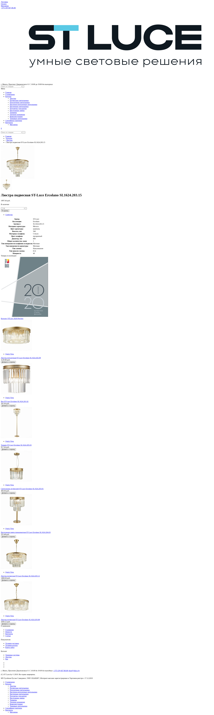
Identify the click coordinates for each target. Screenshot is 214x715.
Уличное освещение (17, 702)
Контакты (9, 634)
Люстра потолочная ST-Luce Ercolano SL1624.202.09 (21, 358)
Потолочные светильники (20, 690)
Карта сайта (9, 647)
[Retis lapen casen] (16, 350)
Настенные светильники (19, 694)
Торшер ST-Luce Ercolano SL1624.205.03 (16, 445)
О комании (9, 630)
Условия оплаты (11, 645)
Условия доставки (12, 643)
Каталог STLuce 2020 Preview (12, 319)
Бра (6, 659)
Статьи (8, 636)
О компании (10, 682)
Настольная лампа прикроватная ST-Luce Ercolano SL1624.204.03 (26, 532)
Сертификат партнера (13, 708)
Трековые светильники (18, 706)
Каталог (8, 684)
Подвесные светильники (19, 688)
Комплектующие (16, 704)
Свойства (9, 215)
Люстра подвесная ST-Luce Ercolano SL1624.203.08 (20, 620)
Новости (8, 632)
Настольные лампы (17, 698)
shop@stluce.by (74, 671)
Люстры (8, 657)
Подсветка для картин (18, 696)
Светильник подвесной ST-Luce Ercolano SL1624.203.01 (22, 489)
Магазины (14, 712)
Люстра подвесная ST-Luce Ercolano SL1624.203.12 (20, 576)
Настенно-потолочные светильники (23, 692)
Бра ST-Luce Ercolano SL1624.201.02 (14, 401)
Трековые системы (12, 655)
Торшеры (13, 700)
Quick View (9, 354)
